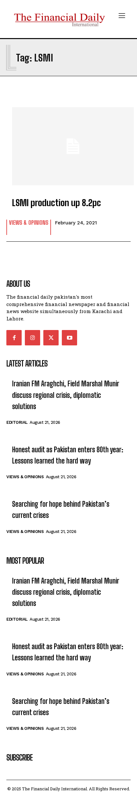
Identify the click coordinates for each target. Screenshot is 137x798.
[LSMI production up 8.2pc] (68, 143)
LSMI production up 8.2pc (56, 202)
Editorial (17, 422)
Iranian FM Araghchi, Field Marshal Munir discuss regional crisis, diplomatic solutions (65, 394)
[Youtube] (69, 337)
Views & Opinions (28, 223)
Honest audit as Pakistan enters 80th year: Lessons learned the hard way (67, 455)
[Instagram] (32, 337)
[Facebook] (14, 337)
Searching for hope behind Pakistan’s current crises (60, 510)
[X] (51, 337)
